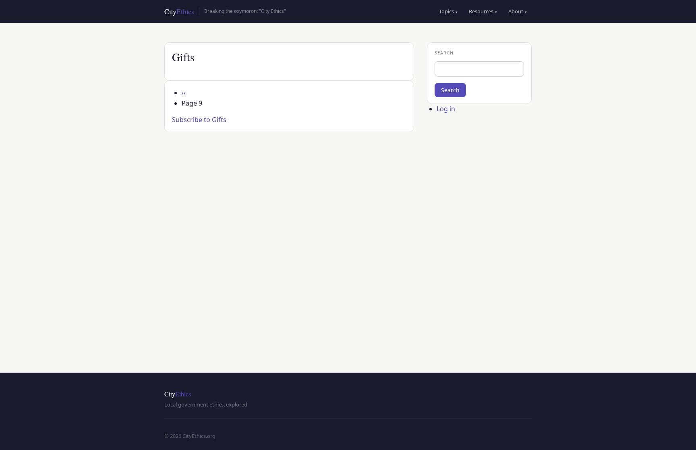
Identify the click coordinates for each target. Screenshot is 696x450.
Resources (483, 11)
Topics (448, 11)
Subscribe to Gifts (199, 119)
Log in (446, 108)
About (517, 11)
